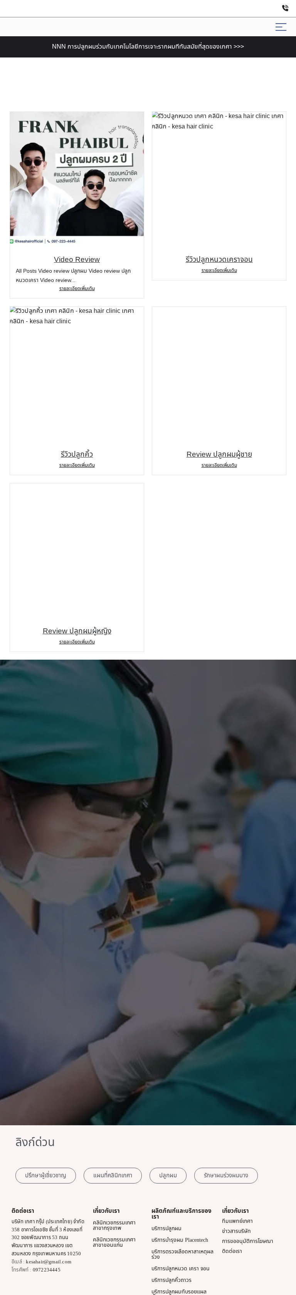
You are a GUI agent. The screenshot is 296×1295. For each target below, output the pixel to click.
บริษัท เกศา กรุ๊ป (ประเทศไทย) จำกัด (48, 1222)
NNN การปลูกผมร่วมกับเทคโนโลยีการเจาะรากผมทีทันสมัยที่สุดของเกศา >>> (148, 46)
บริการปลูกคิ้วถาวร (171, 1280)
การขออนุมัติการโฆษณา (247, 1241)
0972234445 (47, 1270)
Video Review (77, 259)
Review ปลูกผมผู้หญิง (77, 631)
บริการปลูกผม (166, 1228)
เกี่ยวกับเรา (106, 1211)
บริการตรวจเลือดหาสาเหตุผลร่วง (182, 1254)
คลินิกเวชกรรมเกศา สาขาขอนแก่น (114, 1242)
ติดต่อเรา (232, 1251)
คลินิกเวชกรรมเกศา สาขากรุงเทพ (114, 1225)
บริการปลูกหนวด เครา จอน (180, 1269)
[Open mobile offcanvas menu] (281, 27)
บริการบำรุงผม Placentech (179, 1240)
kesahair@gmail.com (48, 1262)
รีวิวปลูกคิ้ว (77, 454)
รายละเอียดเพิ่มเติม (77, 288)
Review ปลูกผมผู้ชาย (219, 454)
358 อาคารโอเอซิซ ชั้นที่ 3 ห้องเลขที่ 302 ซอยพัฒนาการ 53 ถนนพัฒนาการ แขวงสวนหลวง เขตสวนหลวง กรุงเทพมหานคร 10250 (47, 1242)
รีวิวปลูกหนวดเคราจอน (219, 259)
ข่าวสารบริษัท (236, 1231)
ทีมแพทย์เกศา (237, 1221)
